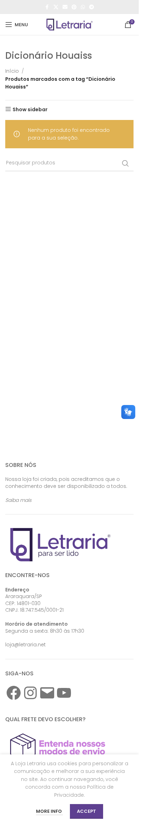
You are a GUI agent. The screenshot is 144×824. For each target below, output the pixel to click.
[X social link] (55, 7)
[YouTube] (64, 692)
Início (12, 71)
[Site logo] (69, 24)
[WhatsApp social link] (83, 7)
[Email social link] (65, 7)
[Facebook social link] (47, 7)
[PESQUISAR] (125, 163)
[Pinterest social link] (74, 7)
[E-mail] (47, 692)
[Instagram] (30, 692)
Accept (86, 811)
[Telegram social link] (91, 7)
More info (49, 811)
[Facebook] (13, 692)
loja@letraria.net (25, 644)
